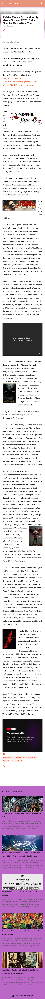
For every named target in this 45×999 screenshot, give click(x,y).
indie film (6, 760)
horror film (32, 757)
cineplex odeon (20, 757)
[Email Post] (4, 755)
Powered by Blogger (23, 996)
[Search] (42, 3)
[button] (4, 30)
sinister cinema (17, 760)
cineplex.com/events (12, 78)
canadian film (8, 757)
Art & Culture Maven (14, 3)
